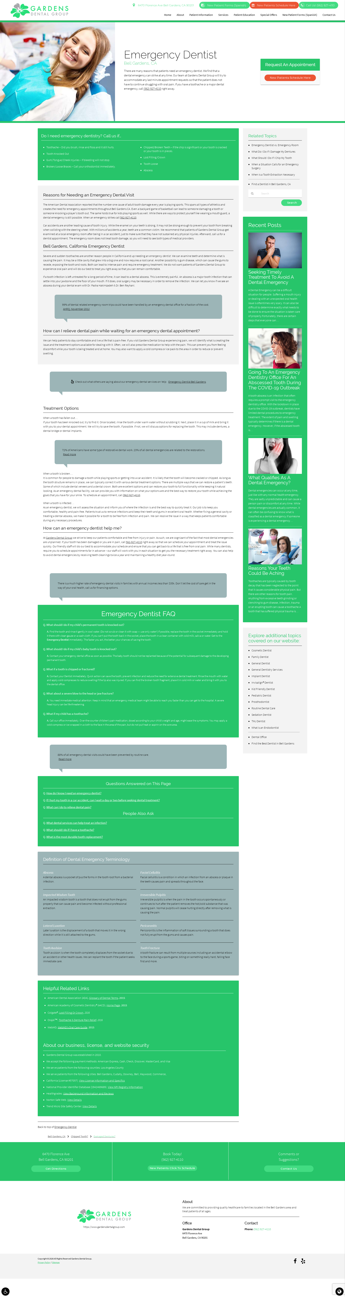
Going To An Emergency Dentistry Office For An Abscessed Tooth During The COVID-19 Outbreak (274, 379)
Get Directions (56, 1168)
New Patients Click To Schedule (172, 1168)
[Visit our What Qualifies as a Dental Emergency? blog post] (275, 473)
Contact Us (329, 15)
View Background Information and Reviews (88, 1093)
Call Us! (320, 5)
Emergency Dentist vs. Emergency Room (275, 145)
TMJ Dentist (258, 721)
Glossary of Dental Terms (103, 998)
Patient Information (201, 15)
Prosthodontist (260, 701)
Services (223, 15)
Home (167, 15)
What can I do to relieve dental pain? (68, 807)
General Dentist (261, 663)
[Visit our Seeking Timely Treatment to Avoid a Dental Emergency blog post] (275, 267)
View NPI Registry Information (125, 1087)
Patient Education (244, 15)
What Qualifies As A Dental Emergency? (269, 480)
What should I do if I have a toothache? (70, 830)
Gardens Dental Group (59, 537)
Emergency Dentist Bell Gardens (187, 381)
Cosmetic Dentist (262, 650)
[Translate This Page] (339, 1291)
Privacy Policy (44, 1262)
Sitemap (56, 1262)
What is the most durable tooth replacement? (74, 837)
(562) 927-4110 (152, 89)
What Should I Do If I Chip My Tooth (272, 158)
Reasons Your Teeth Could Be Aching (269, 570)
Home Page (113, 1005)
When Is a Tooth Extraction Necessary (273, 174)
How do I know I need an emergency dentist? (73, 793)
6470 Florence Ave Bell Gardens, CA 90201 (165, 5)
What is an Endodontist (265, 727)
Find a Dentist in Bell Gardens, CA (271, 184)
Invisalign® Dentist (262, 682)
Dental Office (259, 737)
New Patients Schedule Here (276, 5)
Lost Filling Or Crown (71, 1012)
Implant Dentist (261, 676)
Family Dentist (260, 657)
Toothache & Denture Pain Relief (77, 1020)
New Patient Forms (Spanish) (226, 5)
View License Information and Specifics (102, 1080)
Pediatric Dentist (261, 695)
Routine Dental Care (263, 708)
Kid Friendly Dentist (263, 689)
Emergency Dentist (65, 1127)
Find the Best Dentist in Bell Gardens (273, 743)
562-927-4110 (128, 217)
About (180, 15)
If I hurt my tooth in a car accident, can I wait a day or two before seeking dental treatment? (103, 800)
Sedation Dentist (261, 714)
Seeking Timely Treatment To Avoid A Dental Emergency (271, 277)
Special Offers (268, 15)
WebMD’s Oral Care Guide (72, 1027)
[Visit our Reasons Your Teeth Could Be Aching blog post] (275, 563)
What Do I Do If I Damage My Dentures (273, 151)
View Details (74, 1099)
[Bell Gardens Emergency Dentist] (57, 120)
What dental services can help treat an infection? (76, 823)
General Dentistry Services (267, 669)
